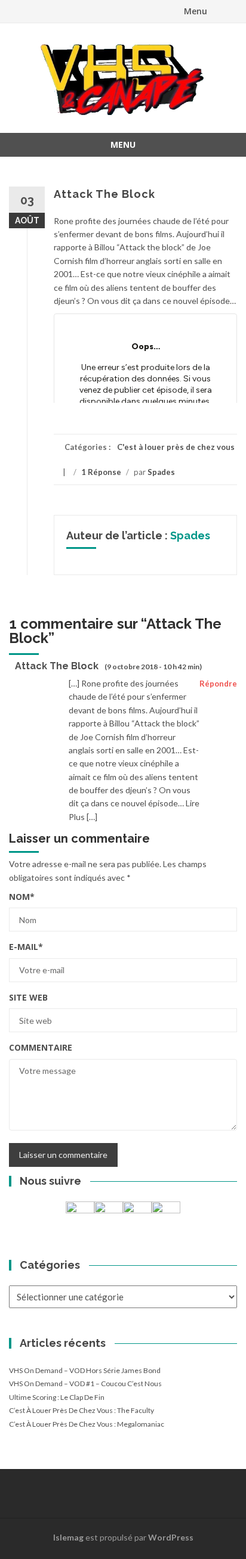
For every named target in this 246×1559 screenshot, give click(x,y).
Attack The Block (57, 666)
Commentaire (40, 1047)
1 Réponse (101, 472)
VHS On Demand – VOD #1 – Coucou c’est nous (85, 1383)
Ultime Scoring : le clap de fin (56, 1397)
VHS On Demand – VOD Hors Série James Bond (85, 1370)
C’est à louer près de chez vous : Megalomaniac (86, 1424)
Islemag (68, 1537)
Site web (28, 997)
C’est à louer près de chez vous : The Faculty (81, 1410)
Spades (161, 472)
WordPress (170, 1537)
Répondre (218, 683)
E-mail (26, 946)
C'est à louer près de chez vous (176, 447)
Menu (195, 11)
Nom (22, 896)
